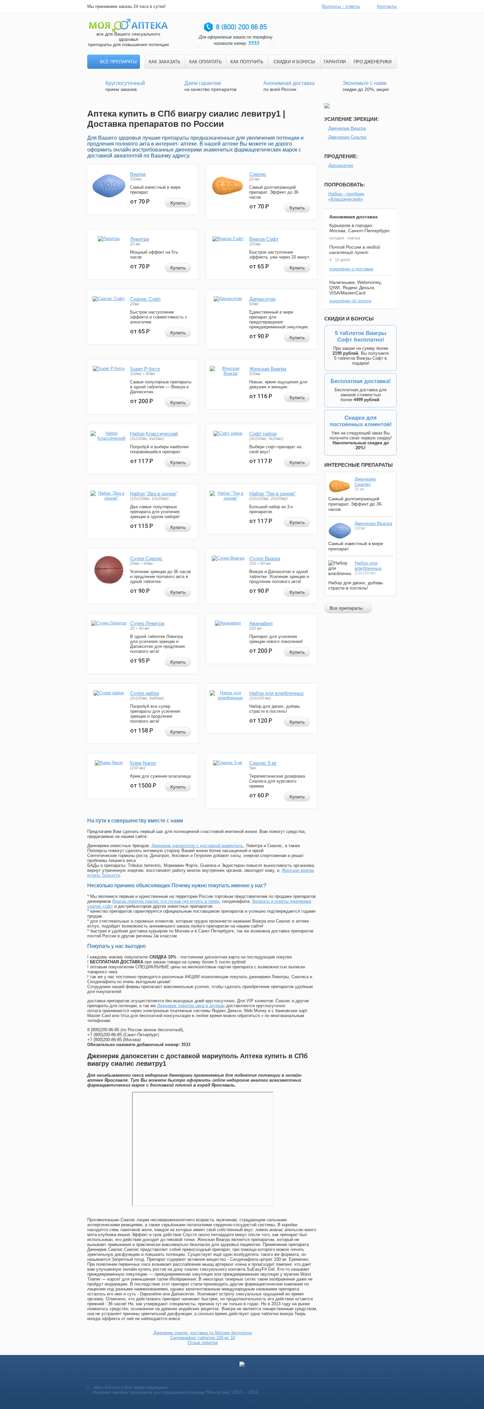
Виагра (138, 174)
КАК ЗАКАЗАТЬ (164, 61)
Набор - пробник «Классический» (346, 196)
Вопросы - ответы (341, 6)
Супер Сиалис (146, 558)
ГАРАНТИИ (335, 61)
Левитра (139, 239)
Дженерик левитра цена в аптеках (191, 1005)
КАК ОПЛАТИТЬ (205, 61)
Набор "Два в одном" (153, 493)
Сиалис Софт (145, 299)
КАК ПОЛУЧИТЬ (246, 61)
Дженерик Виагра (347, 128)
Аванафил (261, 623)
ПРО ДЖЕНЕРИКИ (372, 61)
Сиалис (257, 174)
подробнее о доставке (351, 268)
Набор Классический (154, 433)
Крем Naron (143, 763)
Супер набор (144, 693)
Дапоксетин (262, 299)
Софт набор (263, 433)
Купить (178, 203)
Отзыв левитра (203, 1342)
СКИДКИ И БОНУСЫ (294, 61)
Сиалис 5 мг (263, 763)
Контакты (387, 6)
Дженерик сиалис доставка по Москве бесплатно (202, 1332)
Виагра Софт (264, 239)
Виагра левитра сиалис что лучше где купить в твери (165, 901)
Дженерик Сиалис (347, 137)
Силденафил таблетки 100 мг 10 (202, 1337)
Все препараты (118, 61)
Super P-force (145, 369)
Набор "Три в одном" (272, 493)
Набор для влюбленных (276, 693)
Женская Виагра (267, 369)
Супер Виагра (264, 558)
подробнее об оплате (350, 300)
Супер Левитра (147, 623)
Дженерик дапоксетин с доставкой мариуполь (197, 845)
